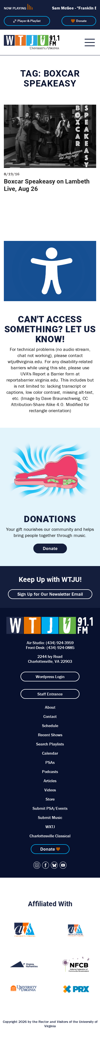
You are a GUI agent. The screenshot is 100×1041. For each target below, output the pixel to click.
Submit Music (50, 817)
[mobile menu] (89, 42)
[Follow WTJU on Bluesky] (54, 865)
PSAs (50, 762)
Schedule (50, 725)
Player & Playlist (29, 21)
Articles (50, 780)
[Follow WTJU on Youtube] (63, 865)
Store (50, 799)
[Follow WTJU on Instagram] (37, 865)
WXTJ (50, 826)
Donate (81, 21)
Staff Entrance (50, 693)
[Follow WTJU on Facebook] (45, 865)
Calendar (50, 753)
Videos (50, 789)
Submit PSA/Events (50, 808)
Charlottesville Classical (50, 835)
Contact (50, 716)
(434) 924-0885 (60, 647)
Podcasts (50, 771)
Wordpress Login (50, 676)
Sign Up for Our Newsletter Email (50, 594)
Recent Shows (50, 734)
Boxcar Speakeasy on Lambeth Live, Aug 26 (46, 185)
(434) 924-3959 (60, 642)
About (50, 707)
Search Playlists (50, 743)
